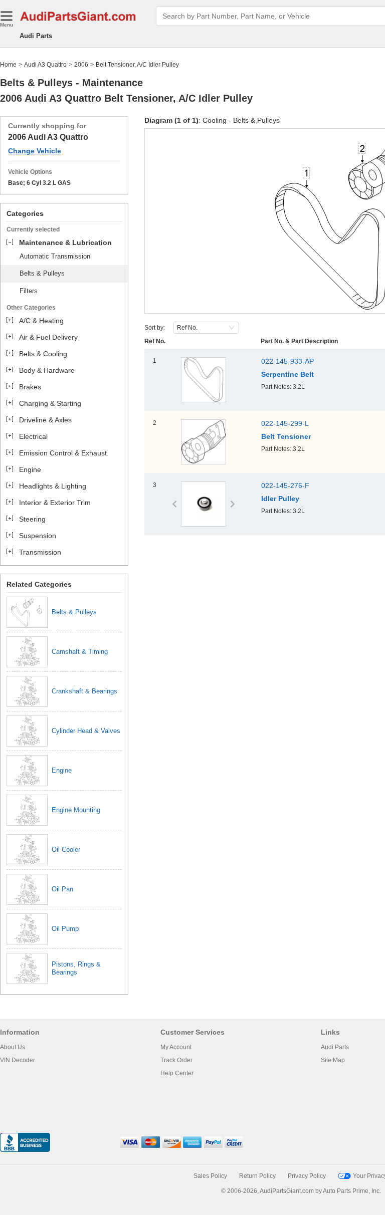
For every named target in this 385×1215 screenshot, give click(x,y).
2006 (81, 64)
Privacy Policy (307, 1175)
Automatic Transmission (55, 256)
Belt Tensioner (286, 436)
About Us (12, 1047)
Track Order (176, 1060)
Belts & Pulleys (42, 273)
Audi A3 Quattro (45, 64)
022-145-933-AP (287, 361)
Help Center (177, 1073)
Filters (29, 291)
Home (8, 64)
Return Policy (257, 1175)
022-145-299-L (285, 423)
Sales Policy (210, 1175)
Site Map (333, 1060)
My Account (175, 1047)
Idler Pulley (280, 499)
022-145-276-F (285, 485)
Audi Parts (36, 36)
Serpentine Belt (287, 374)
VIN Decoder (17, 1060)
